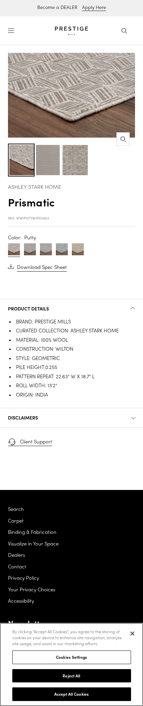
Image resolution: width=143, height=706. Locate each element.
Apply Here (94, 8)
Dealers (16, 555)
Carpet (16, 521)
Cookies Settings (71, 657)
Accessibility (21, 601)
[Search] (124, 31)
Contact (17, 567)
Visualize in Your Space (33, 544)
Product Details (28, 308)
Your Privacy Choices (31, 590)
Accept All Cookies (71, 694)
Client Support (36, 442)
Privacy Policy (23, 578)
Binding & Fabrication (32, 532)
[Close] (132, 633)
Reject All (71, 675)
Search (16, 509)
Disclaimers (23, 417)
